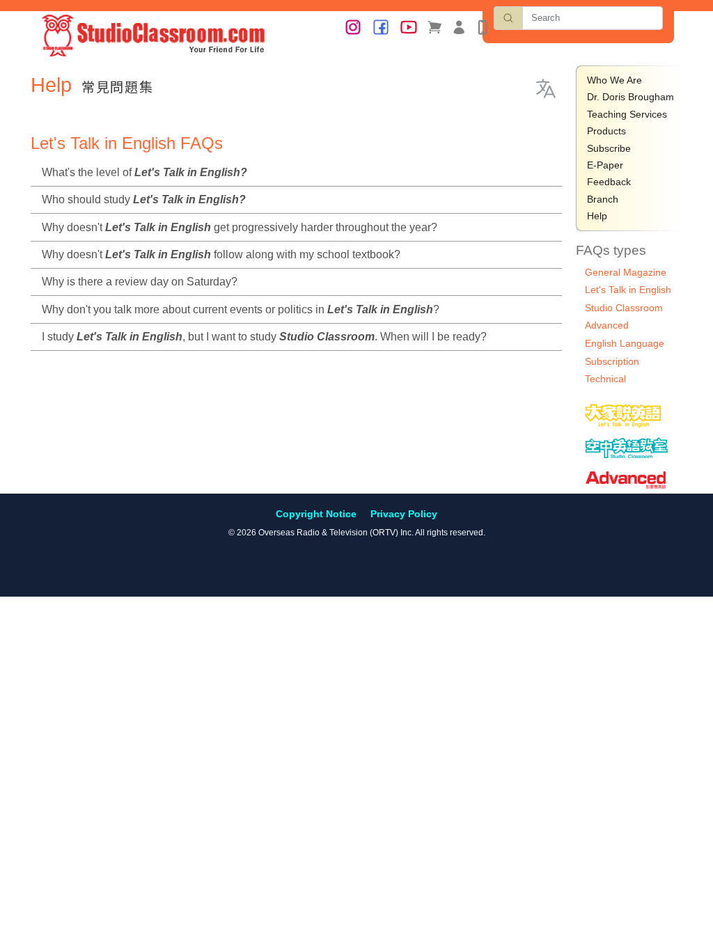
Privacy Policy (403, 513)
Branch (602, 199)
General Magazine (625, 272)
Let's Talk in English (628, 289)
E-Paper (605, 165)
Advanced (607, 325)
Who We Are (614, 80)
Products (606, 130)
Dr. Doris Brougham (630, 96)
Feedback (609, 181)
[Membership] (459, 26)
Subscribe (609, 148)
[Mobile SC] (482, 26)
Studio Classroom (624, 307)
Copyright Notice (316, 513)
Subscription (612, 361)
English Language (624, 343)
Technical (605, 378)
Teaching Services (627, 114)
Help (597, 215)
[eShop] (434, 26)
